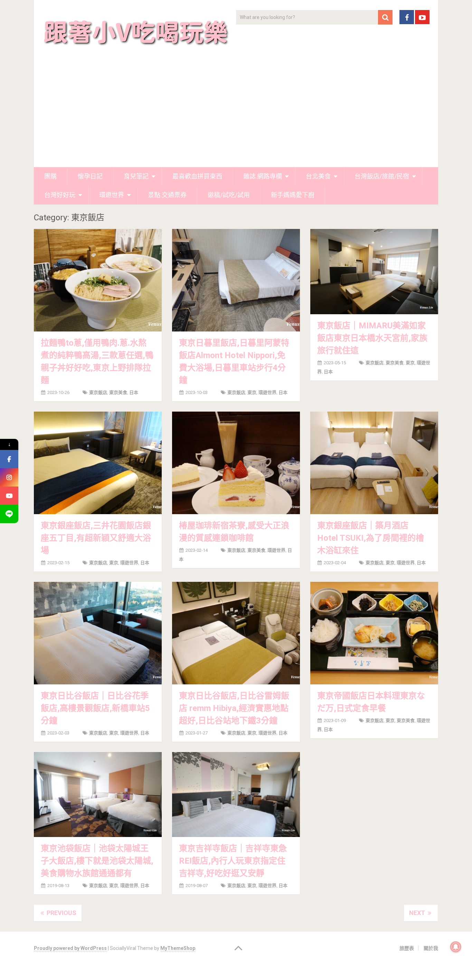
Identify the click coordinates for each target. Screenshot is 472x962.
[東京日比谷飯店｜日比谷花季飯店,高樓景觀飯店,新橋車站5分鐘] (98, 633)
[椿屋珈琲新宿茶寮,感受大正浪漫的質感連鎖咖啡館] (236, 463)
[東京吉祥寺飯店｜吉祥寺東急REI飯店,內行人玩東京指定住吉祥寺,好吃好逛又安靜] (236, 794)
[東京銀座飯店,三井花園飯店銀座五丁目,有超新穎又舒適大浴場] (98, 463)
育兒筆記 (136, 176)
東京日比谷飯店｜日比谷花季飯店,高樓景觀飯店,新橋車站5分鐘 (95, 708)
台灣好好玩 (59, 195)
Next (417, 912)
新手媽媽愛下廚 (292, 195)
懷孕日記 (90, 176)
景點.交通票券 (167, 195)
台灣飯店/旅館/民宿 (382, 176)
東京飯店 (98, 392)
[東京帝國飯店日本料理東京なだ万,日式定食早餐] (374, 633)
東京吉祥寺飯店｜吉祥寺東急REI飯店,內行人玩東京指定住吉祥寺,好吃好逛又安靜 (233, 861)
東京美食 (118, 392)
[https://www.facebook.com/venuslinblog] (9, 459)
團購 (50, 176)
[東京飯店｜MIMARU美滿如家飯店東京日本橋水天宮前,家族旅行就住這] (374, 271)
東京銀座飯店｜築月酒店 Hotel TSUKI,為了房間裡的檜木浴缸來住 (370, 538)
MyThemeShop (177, 948)
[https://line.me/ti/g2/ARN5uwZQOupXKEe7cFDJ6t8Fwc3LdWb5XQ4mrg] (9, 514)
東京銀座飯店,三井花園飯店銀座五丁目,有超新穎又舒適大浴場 (96, 538)
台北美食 (318, 176)
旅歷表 (406, 948)
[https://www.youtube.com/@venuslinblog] (9, 496)
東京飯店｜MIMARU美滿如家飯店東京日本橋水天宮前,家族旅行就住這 (372, 338)
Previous (60, 912)
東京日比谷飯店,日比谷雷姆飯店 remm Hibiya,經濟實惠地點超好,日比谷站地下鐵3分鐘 (234, 708)
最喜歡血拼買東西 (197, 176)
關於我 (431, 948)
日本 (133, 392)
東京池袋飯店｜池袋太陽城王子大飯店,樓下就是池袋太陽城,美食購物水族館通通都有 (97, 861)
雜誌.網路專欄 (262, 176)
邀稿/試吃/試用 (229, 195)
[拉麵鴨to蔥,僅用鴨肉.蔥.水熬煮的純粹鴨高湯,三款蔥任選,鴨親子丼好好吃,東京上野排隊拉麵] (98, 280)
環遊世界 (111, 195)
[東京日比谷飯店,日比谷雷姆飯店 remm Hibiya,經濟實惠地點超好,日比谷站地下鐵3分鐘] (236, 633)
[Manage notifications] (455, 946)
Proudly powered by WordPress (70, 948)
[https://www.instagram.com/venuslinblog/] (9, 477)
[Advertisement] (236, 115)
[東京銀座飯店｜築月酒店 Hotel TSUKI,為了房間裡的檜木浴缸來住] (374, 463)
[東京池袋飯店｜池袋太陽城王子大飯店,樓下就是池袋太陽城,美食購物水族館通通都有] (98, 794)
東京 (251, 392)
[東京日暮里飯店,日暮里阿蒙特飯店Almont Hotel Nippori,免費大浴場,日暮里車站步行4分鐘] (236, 280)
